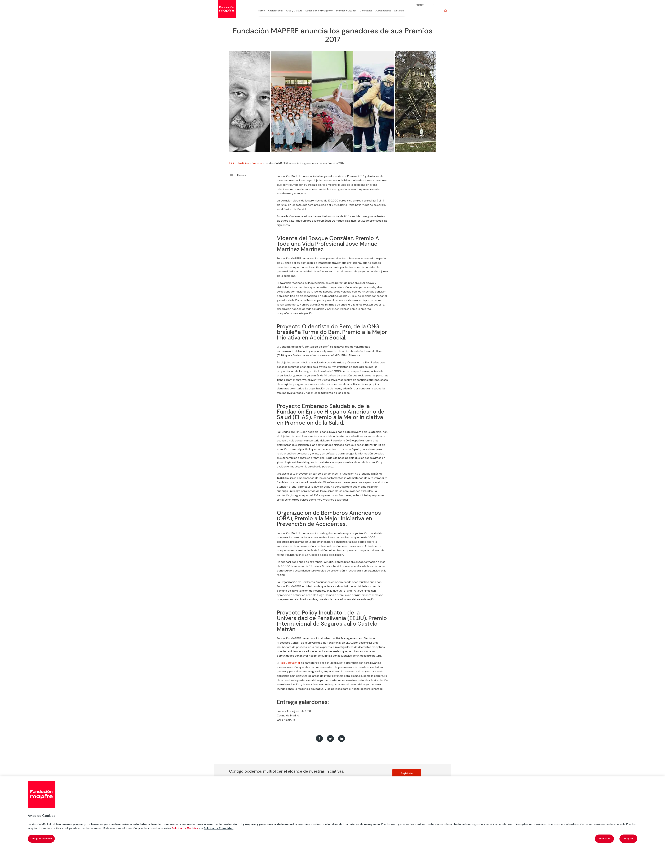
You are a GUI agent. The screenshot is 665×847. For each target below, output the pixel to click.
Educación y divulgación (319, 10)
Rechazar (604, 838)
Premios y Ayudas (346, 10)
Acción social (275, 10)
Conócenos (366, 10)
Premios (257, 163)
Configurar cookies (41, 838)
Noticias (399, 10)
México (420, 4)
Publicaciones (383, 10)
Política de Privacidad (218, 828)
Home (261, 10)
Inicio (232, 163)
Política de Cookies (185, 828)
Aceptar (628, 838)
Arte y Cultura (294, 10)
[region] (332, 811)
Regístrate (407, 773)
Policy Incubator (290, 663)
